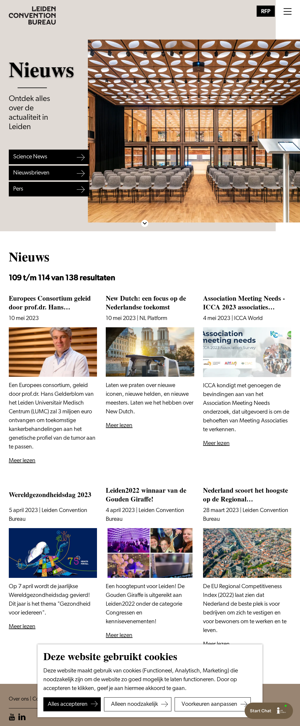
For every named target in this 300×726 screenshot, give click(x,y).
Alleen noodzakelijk (134, 704)
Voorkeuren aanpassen (209, 704)
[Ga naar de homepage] (32, 15)
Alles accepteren (68, 704)
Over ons (19, 699)
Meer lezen (22, 461)
